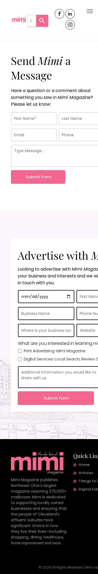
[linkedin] (70, 14)
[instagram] (70, 25)
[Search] (42, 21)
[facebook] (59, 14)
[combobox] (31, 21)
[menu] (89, 11)
